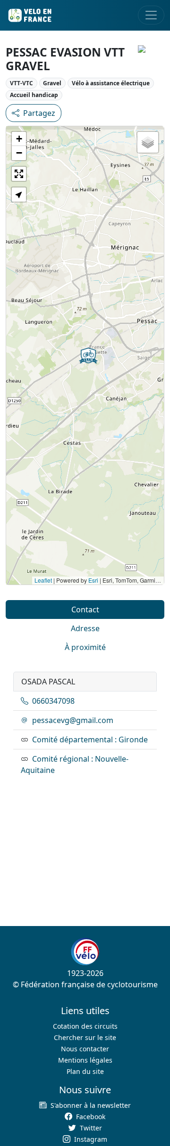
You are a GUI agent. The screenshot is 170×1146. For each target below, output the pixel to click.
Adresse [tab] (85, 628)
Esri (93, 580)
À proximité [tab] (85, 647)
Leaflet (43, 580)
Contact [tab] (85, 609)
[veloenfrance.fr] (29, 15)
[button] (88, 356)
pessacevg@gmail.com (72, 720)
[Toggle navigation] (151, 15)
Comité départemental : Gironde (90, 739)
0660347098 (53, 701)
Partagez (39, 113)
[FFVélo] (85, 951)
